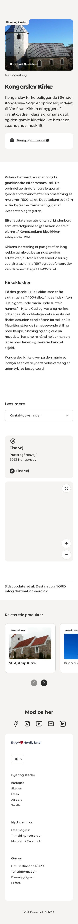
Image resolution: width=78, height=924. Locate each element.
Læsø (15, 794)
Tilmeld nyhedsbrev (25, 835)
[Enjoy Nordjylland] (25, 742)
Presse (16, 883)
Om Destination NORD (27, 866)
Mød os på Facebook (26, 841)
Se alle (16, 805)
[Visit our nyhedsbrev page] (50, 723)
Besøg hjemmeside (31, 140)
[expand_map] (66, 488)
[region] (39, 521)
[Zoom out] (66, 554)
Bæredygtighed (23, 877)
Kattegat (17, 783)
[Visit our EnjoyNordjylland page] (39, 723)
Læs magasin (20, 830)
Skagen (16, 788)
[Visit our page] (27, 723)
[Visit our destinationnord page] (62, 723)
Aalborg (17, 799)
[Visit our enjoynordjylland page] (15, 723)
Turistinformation (23, 871)
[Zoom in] (66, 543)
